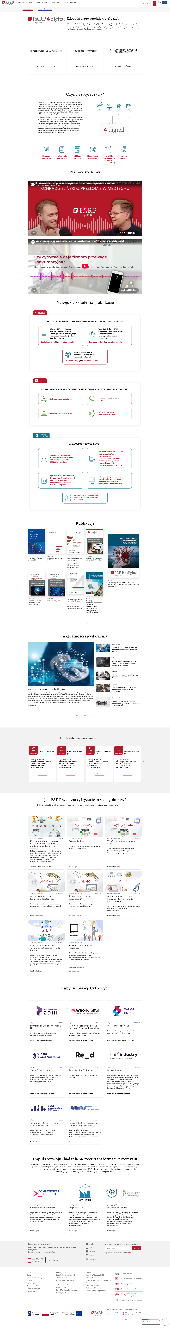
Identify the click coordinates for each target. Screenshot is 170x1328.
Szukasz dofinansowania (45, 9)
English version (126, 1274)
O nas (149, 3)
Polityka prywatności (128, 1294)
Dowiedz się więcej (48, 342)
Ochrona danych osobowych (131, 1301)
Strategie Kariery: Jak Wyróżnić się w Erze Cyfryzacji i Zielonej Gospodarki (86, 497)
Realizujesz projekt (28, 9)
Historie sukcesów (69, 3)
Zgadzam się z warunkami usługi (116, 1253)
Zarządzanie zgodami (128, 1296)
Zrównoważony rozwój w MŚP (61, 399)
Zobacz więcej (85, 623)
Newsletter (128, 1253)
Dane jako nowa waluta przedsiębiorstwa (46, 689)
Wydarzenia (56, 3)
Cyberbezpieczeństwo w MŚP (61, 414)
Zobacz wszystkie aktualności (85, 716)
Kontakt (144, 3)
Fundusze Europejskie (26, 3)
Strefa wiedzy (42, 3)
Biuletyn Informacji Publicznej (132, 1279)
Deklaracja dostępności (130, 1284)
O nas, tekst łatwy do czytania (132, 1289)
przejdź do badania (66, 342)
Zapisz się (137, 1248)
